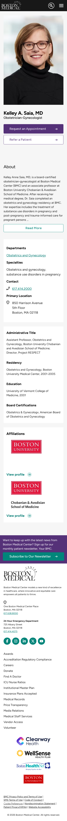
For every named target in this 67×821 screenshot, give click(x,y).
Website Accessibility (40, 807)
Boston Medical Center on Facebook (7, 641)
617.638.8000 (11, 613)
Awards (8, 653)
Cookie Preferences (13, 803)
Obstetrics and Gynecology (26, 255)
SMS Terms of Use (13, 800)
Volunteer (10, 727)
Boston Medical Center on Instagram (15, 641)
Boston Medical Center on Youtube (41, 641)
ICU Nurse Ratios (15, 682)
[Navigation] (61, 5)
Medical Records (14, 699)
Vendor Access (13, 722)
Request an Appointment (27, 129)
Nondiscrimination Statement (40, 803)
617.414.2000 (22, 289)
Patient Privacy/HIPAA (15, 807)
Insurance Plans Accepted (20, 693)
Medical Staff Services (18, 716)
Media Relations (14, 710)
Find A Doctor (12, 676)
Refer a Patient (20, 140)
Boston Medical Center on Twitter (32, 641)
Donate (8, 671)
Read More (33, 228)
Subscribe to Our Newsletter (30, 556)
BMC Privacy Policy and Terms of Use (23, 796)
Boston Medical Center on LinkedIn (24, 641)
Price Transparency (16, 705)
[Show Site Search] (51, 5)
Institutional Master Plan (19, 688)
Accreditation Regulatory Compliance (28, 659)
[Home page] (20, 580)
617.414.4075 (11, 631)
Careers (8, 665)
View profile (15, 474)
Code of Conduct (33, 800)
